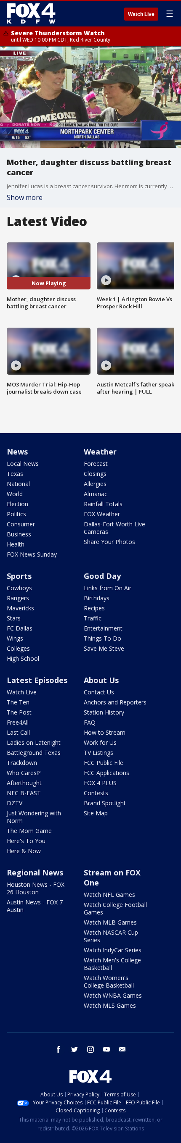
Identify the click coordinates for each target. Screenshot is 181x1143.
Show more (25, 197)
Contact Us (99, 692)
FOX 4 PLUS (100, 783)
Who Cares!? (23, 773)
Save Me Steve (104, 648)
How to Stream (104, 732)
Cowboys (19, 588)
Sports (19, 576)
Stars (14, 618)
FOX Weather (102, 514)
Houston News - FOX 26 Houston (35, 888)
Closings (95, 474)
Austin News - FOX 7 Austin (35, 906)
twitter (74, 1049)
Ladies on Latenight (34, 742)
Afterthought (24, 783)
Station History (104, 712)
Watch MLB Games (110, 922)
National (18, 484)
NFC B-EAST (24, 793)
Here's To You (26, 841)
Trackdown (22, 763)
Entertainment (103, 628)
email (122, 1049)
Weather (100, 452)
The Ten (18, 702)
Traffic (92, 618)
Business (19, 534)
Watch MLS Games (110, 1005)
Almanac (95, 494)
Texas (15, 474)
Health (15, 544)
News (17, 452)
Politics (16, 514)
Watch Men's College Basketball (112, 964)
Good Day (102, 576)
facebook (58, 1049)
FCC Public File (103, 763)
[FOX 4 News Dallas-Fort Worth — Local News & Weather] (31, 13)
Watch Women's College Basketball (109, 981)
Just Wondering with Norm (34, 817)
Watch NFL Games (109, 895)
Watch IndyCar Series (112, 950)
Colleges (18, 648)
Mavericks (20, 608)
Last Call (18, 732)
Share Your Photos (109, 542)
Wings (15, 638)
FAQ (90, 722)
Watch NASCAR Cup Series (111, 936)
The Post (19, 712)
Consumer (21, 524)
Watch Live (141, 14)
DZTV (14, 803)
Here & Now (24, 851)
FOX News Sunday (32, 554)
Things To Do (102, 638)
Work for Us (100, 742)
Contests (96, 793)
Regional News (35, 872)
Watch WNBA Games (113, 995)
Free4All (18, 722)
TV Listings (98, 753)
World (15, 494)
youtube (106, 1049)
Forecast (96, 464)
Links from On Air (107, 588)
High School (23, 658)
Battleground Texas (34, 753)
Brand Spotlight (105, 803)
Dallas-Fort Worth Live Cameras (114, 528)
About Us (101, 680)
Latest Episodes (37, 680)
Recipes (94, 608)
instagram (90, 1049)
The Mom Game (29, 831)
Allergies (95, 484)
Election (17, 504)
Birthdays (96, 598)
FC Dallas (19, 628)
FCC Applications (106, 773)
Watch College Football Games (115, 908)
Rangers (18, 598)
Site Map (96, 813)
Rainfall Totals (103, 504)
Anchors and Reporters (115, 702)
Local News (23, 464)
